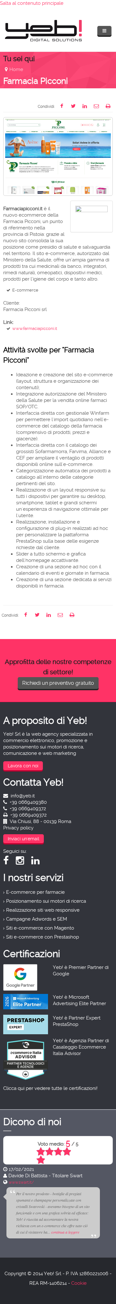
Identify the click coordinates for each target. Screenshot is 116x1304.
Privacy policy (18, 828)
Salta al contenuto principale (31, 3)
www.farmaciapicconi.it (34, 328)
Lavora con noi (23, 765)
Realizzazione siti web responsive (43, 910)
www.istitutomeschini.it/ (70, 1182)
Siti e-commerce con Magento (40, 928)
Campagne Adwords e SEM (36, 919)
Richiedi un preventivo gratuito (58, 683)
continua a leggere (96, 1232)
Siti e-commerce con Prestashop (42, 937)
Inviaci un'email (23, 838)
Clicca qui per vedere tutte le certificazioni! (50, 1088)
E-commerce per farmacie (35, 892)
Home (16, 69)
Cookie (79, 1283)
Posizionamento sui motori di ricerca (46, 901)
